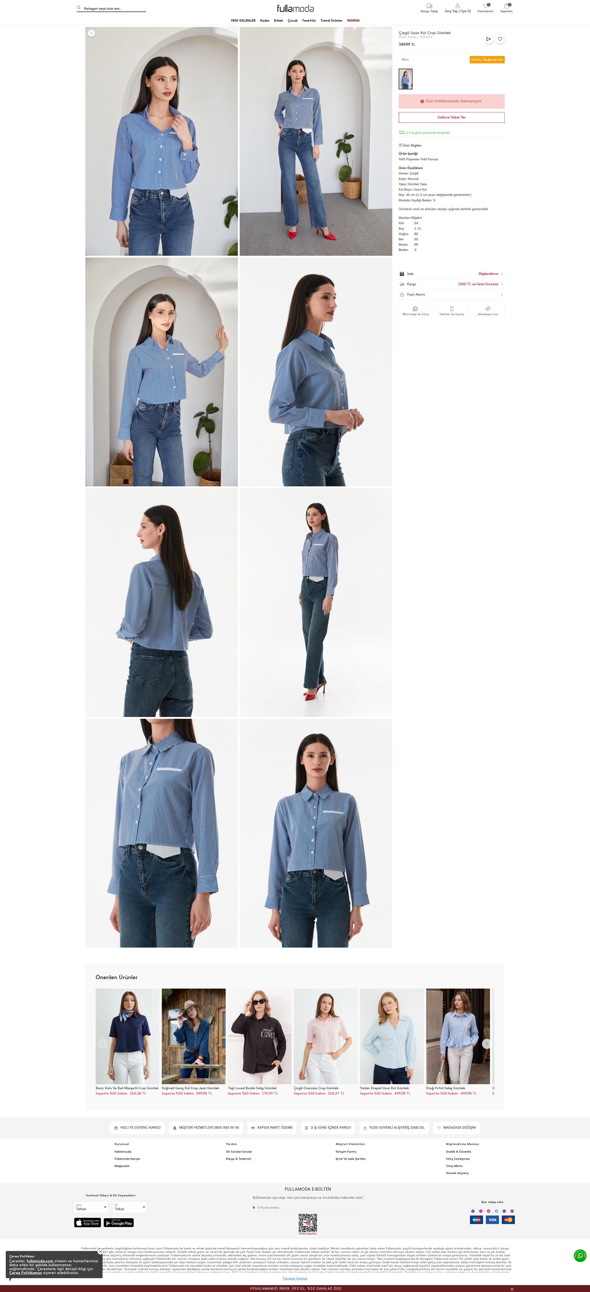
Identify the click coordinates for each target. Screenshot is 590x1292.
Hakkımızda (123, 1151)
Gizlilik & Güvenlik (458, 1151)
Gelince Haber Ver (452, 117)
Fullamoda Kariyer (127, 1158)
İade (443, 274)
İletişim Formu (346, 1151)
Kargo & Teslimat (238, 1158)
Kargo (452, 284)
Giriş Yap (451, 11)
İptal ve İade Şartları (351, 1158)
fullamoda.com (40, 1261)
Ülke (79, 1205)
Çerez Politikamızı (25, 1273)
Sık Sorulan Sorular (239, 1151)
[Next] (487, 1044)
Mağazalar (122, 1166)
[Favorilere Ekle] (499, 39)
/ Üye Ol (465, 11)
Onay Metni (454, 1166)
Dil (116, 1205)
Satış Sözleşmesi (458, 1158)
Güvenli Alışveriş (457, 1173)
